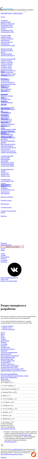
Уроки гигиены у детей (8, 74)
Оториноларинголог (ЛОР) (9, 367)
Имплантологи (5, 91)
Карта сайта (4, 279)
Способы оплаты (6, 207)
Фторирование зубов (7, 32)
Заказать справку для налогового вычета (13, 370)
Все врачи (4, 75)
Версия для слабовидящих (9, 281)
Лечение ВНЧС (6, 362)
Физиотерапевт (5, 126)
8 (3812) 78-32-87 (19, 425)
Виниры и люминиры (8, 23)
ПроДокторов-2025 (25, 435)
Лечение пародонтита (7, 55)
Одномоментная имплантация (6, 113)
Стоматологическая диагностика (7, 156)
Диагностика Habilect (7, 166)
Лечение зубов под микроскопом (7, 42)
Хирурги (3, 105)
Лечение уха (5, 172)
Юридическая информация (9, 277)
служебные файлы (17, 449)
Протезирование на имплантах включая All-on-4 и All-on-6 (8, 147)
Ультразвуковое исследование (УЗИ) (7, 180)
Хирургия (4, 350)
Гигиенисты (4, 112)
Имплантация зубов (7, 359)
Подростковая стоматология (5, 79)
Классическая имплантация (5, 116)
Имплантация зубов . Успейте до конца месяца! (17, 3)
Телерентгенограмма (7, 164)
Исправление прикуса (8, 84)
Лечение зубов (5, 35)
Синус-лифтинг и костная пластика (6, 120)
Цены (2, 252)
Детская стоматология (8, 59)
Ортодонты (4, 101)
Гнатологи (4, 98)
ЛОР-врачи (4, 115)
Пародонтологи (6, 108)
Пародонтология (6, 49)
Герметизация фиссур (7, 75)
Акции (3, 253)
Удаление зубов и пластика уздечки (6, 68)
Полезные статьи (6, 200)
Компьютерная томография (5, 160)
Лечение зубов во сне (7, 190)
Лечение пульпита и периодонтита (7, 39)
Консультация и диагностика (10, 355)
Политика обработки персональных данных (14, 376)
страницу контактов (8, 329)
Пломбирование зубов (8, 45)
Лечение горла (5, 176)
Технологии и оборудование (5, 192)
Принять (3, 457)
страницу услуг (7, 327)
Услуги (3, 248)
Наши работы (5, 257)
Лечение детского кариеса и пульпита (7, 61)
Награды (3, 258)
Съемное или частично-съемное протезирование (8, 151)
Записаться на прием (12, 247)
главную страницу (7, 326)
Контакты (4, 262)
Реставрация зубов (6, 25)
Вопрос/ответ (5, 204)
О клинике (4, 260)
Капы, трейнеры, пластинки (6, 89)
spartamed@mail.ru (6, 13)
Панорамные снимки (7, 162)
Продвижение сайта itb (8, 428)
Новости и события (7, 197)
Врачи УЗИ (4, 122)
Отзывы (3, 255)
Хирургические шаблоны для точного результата (7, 124)
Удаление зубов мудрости (6, 100)
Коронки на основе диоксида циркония (7, 135)
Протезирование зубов (8, 129)
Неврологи (4, 119)
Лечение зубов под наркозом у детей (7, 64)
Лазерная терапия (6, 54)
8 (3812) (6, 245)
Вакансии (4, 216)
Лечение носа (5, 174)
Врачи (3, 250)
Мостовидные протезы (8, 144)
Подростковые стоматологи (5, 86)
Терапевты (4, 79)
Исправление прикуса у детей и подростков (8, 71)
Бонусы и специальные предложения (8, 132)
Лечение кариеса (6, 37)
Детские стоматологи (7, 82)
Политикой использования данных (12, 454)
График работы (18, 13)
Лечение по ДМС (6, 137)
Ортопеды (4, 94)
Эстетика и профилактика (5, 21)
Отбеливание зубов (7, 30)
